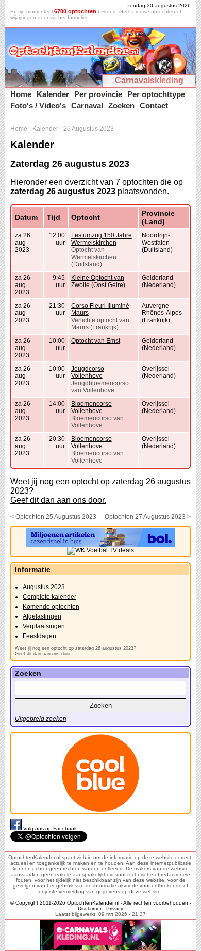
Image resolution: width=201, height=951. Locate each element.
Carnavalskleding (149, 80)
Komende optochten (51, 606)
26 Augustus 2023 (88, 128)
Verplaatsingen (44, 626)
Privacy (114, 908)
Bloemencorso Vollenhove (91, 407)
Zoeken (121, 105)
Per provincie (98, 94)
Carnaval (87, 105)
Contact (154, 105)
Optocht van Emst (95, 340)
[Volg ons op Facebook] (16, 828)
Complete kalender (49, 596)
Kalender (53, 94)
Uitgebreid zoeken (40, 718)
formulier (77, 17)
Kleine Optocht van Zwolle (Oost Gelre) (98, 281)
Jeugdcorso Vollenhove (87, 372)
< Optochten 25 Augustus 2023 (53, 516)
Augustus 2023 (44, 587)
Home (20, 94)
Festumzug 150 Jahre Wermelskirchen (101, 239)
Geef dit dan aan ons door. (58, 500)
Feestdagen (39, 636)
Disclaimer (90, 908)
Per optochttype (156, 94)
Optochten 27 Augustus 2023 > (148, 516)
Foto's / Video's (38, 105)
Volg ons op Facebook (50, 828)
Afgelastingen (42, 616)
